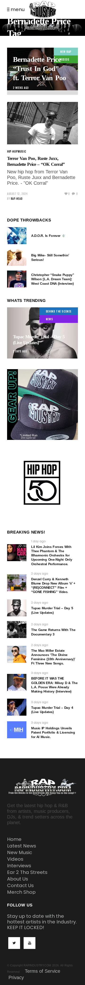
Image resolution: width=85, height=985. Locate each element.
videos (64, 59)
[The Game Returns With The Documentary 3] (16, 629)
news (49, 319)
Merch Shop (21, 892)
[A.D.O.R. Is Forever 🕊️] (16, 235)
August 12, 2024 (17, 194)
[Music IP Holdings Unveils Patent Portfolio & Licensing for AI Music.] (16, 729)
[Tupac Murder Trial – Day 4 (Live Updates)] (16, 707)
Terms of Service (42, 971)
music (22, 151)
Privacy (16, 977)
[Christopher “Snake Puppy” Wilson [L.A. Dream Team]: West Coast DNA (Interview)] (16, 279)
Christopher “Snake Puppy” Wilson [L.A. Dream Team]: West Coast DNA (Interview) (52, 279)
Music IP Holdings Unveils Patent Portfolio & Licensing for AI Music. (53, 732)
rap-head (16, 198)
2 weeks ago (21, 88)
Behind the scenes (59, 311)
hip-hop (12, 151)
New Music (19, 852)
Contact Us (20, 885)
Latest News (21, 846)
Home (14, 839)
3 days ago (39, 673)
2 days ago (20, 351)
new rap (66, 52)
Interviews (19, 865)
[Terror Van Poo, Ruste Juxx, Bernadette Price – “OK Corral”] (42, 123)
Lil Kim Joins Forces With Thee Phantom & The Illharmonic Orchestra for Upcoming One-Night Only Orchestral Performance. (51, 555)
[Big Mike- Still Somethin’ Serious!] (16, 257)
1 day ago (38, 541)
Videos (15, 859)
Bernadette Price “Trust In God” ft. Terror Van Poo (39, 68)
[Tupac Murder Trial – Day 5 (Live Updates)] (42, 333)
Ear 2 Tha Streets (27, 872)
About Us (17, 879)
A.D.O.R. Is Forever (46, 236)
